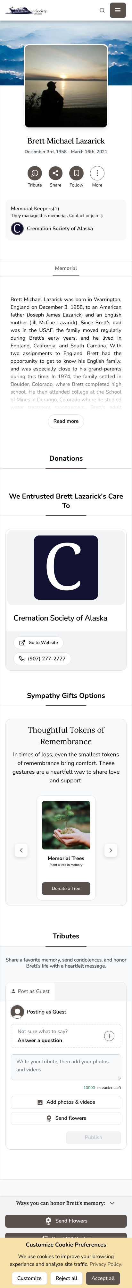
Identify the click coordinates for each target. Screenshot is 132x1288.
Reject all (67, 1278)
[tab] (30, 991)
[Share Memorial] (55, 173)
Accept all (103, 1278)
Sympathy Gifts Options (66, 696)
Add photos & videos (70, 1102)
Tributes (66, 936)
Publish (93, 1137)
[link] (66, 848)
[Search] (102, 10)
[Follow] (76, 173)
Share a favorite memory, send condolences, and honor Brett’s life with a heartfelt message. (66, 963)
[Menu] (118, 10)
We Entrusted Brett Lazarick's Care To (66, 501)
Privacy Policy (105, 1264)
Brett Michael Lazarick (66, 141)
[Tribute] (35, 173)
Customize (29, 1278)
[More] (97, 173)
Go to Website (43, 643)
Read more (66, 421)
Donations (66, 458)
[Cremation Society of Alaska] (17, 228)
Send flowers (70, 1118)
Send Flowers (71, 1220)
